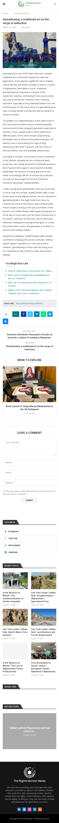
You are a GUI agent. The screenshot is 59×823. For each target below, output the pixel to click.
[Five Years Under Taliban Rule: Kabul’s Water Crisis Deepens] (15, 617)
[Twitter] (24, 809)
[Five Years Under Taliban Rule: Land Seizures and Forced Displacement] (43, 617)
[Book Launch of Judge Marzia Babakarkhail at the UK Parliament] (29, 384)
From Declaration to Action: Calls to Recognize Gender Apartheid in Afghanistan (43, 667)
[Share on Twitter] (30, 314)
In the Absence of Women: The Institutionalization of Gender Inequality (13, 597)
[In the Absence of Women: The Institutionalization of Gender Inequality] (15, 580)
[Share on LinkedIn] (37, 314)
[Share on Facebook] (23, 314)
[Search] (55, 4)
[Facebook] (19, 809)
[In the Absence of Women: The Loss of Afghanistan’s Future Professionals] (15, 650)
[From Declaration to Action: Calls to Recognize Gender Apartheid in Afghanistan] (43, 650)
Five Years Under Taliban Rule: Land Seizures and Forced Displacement (43, 632)
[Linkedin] (35, 809)
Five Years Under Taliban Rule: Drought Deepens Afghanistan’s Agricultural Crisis (43, 597)
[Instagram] (29, 809)
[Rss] (40, 809)
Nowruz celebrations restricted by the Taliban (30, 270)
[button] (5, 393)
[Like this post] (17, 314)
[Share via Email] (5, 321)
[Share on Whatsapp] (43, 314)
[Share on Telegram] (50, 314)
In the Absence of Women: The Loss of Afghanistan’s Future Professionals (13, 667)
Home (5, 13)
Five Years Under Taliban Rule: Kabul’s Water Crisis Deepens (15, 632)
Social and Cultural (21, 13)
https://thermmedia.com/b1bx (29, 303)
